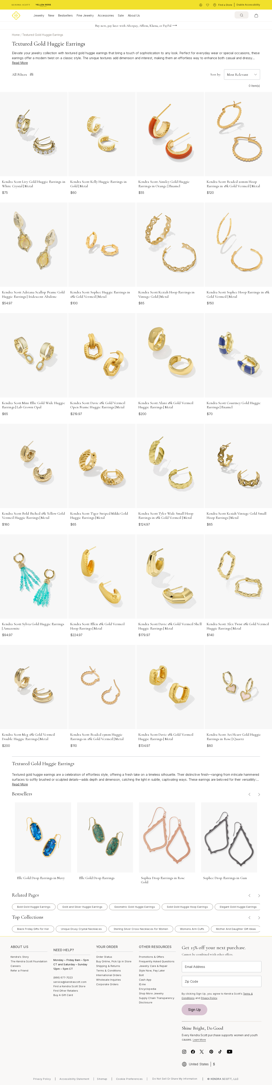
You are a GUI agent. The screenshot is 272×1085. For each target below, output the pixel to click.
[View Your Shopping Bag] (256, 16)
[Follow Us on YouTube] (229, 1052)
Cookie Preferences (129, 1078)
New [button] (51, 15)
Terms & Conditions (108, 970)
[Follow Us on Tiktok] (220, 1052)
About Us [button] (134, 15)
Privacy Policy (209, 998)
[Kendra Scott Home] (21, 5)
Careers (16, 965)
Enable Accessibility (248, 4)
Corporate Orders (107, 984)
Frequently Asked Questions (156, 961)
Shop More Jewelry (151, 993)
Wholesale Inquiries (108, 979)
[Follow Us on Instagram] (184, 1052)
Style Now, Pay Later (152, 970)
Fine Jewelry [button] (85, 15)
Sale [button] (121, 15)
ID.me (142, 984)
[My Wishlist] (207, 5)
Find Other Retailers (65, 990)
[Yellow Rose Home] (43, 5)
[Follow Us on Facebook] (193, 1052)
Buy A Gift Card (63, 995)
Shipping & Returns (108, 965)
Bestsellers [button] (65, 15)
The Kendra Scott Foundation (29, 961)
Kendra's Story (20, 956)
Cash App (145, 979)
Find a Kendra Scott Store (69, 986)
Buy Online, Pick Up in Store (113, 961)
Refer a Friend (19, 970)
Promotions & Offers (151, 956)
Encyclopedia (147, 988)
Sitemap (102, 1078)
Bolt (141, 975)
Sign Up (194, 1010)
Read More (20, 63)
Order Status (104, 956)
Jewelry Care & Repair (153, 965)
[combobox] (242, 15)
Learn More (199, 1039)
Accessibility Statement (74, 1078)
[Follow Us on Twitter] (202, 1052)
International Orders (108, 975)
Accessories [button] (106, 15)
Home (16, 34)
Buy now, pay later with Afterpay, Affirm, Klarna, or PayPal (133, 26)
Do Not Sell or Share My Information (174, 1078)
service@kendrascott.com (70, 981)
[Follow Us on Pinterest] (211, 1052)
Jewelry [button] (38, 15)
